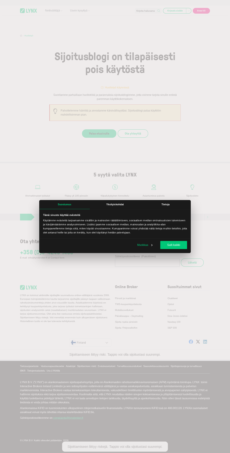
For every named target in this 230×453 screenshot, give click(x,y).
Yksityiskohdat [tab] (115, 204)
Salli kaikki (173, 245)
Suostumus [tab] (64, 204)
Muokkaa (142, 245)
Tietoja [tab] (165, 204)
